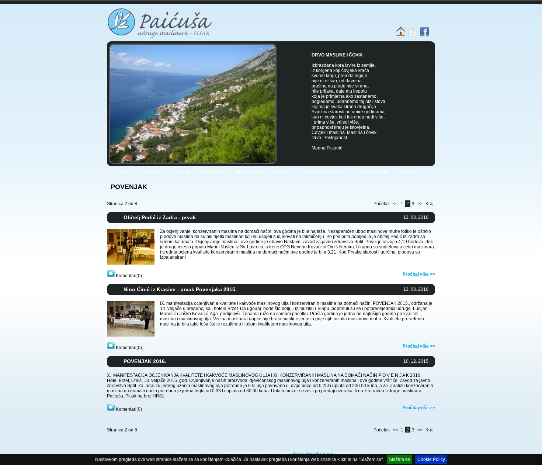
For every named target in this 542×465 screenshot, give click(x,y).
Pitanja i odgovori (371, 171)
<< (395, 203)
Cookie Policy (431, 459)
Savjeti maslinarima (322, 171)
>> (420, 203)
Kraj (429, 203)
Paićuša (283, 171)
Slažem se (399, 459)
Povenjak (179, 171)
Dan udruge (213, 171)
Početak (382, 203)
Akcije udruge (250, 171)
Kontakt (407, 171)
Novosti (151, 171)
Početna (124, 171)
